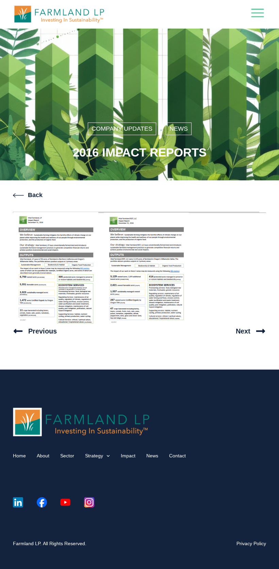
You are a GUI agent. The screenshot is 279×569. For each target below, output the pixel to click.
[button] (257, 14)
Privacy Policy (251, 543)
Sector (67, 455)
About (43, 455)
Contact (177, 455)
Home (19, 455)
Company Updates (122, 128)
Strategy (94, 455)
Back (35, 195)
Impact (128, 455)
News (178, 128)
